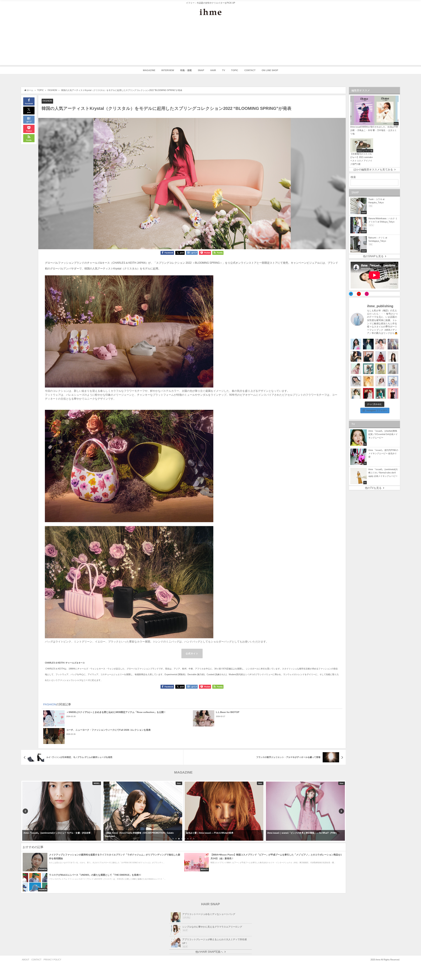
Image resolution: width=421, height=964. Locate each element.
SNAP (201, 70)
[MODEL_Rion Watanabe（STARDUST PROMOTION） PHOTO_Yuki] (380, 356)
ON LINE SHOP (270, 70)
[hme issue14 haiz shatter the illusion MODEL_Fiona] (368, 393)
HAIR (213, 70)
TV (223, 70)
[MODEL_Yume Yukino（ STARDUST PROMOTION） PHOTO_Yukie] (393, 356)
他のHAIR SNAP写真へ (209, 951)
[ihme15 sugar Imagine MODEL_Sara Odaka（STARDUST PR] (380, 381)
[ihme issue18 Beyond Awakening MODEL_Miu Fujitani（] (368, 344)
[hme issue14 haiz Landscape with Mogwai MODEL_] (356, 393)
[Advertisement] (210, 42)
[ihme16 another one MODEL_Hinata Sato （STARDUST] (393, 368)
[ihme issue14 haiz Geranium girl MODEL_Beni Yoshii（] (393, 393)
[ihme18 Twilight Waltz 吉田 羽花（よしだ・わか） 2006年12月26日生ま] (393, 344)
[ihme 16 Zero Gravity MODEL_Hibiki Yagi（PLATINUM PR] (356, 381)
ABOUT (25, 960)
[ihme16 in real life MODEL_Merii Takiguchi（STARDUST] (368, 368)
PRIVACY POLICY (52, 960)
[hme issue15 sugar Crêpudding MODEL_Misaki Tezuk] (380, 393)
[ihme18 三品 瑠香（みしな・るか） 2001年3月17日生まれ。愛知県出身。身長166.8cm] (356, 344)
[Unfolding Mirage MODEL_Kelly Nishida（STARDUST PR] (380, 344)
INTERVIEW (167, 70)
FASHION (47, 101)
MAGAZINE (149, 70)
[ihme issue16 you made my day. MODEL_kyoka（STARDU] (380, 368)
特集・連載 (186, 70)
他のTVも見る (373, 488)
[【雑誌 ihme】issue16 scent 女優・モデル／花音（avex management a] (368, 381)
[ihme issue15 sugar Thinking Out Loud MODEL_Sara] (393, 381)
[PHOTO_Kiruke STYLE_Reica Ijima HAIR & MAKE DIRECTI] (356, 356)
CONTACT (250, 70)
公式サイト (192, 653)
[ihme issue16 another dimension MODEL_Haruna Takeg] (356, 368)
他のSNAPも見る (373, 256)
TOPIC (234, 70)
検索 (353, 177)
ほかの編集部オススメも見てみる (373, 169)
